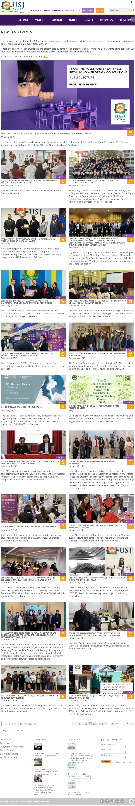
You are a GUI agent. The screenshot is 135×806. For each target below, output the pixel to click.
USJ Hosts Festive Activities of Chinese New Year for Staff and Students (95, 526)
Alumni (100, 10)
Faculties (39, 20)
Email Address (108, 744)
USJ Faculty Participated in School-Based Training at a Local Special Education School (97, 302)
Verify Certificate (8, 757)
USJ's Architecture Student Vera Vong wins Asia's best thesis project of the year (97, 578)
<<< (74, 723)
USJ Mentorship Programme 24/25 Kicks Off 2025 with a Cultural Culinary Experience (29, 181)
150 (100, 723)
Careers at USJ (7, 743)
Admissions (87, 10)
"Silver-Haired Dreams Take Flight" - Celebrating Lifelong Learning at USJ (94, 181)
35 (86, 723)
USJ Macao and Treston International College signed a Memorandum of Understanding (30, 462)
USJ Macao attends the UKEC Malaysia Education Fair (28, 526)
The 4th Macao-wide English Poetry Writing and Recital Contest (94, 407)
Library (47, 10)
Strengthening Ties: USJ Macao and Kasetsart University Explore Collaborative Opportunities (26, 302)
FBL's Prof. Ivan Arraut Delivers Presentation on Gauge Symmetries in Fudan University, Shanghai (94, 634)
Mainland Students (72, 10)
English (126, 2)
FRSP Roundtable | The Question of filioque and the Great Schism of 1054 (96, 696)
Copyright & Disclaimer (11, 746)
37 (94, 723)
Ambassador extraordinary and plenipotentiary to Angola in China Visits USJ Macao (28, 240)
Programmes (56, 20)
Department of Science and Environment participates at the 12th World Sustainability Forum (45, 771)
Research (89, 20)
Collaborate (126, 20)
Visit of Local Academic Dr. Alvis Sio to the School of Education (97, 354)
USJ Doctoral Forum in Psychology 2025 (22, 407)
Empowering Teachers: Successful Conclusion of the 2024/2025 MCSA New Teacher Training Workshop (29, 578)
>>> (105, 723)
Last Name (106, 755)
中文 (132, 2)
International (106, 20)
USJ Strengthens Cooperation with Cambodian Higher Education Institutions (46, 755)
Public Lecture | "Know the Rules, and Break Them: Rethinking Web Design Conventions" (47, 133)
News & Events (36, 10)
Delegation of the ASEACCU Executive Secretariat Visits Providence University (29, 696)
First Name (106, 749)
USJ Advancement (9, 753)
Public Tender (7, 750)
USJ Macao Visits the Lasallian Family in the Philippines (92, 462)
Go (127, 724)
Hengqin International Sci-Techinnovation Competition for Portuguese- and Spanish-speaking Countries (80, 777)
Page (112, 724)
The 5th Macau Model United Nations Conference (78, 793)
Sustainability (57, 10)
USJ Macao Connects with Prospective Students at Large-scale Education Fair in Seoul (27, 354)
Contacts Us (6, 739)
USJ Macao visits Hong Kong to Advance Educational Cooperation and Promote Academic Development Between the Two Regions (28, 635)
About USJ (23, 20)
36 (90, 723)
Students (73, 20)
